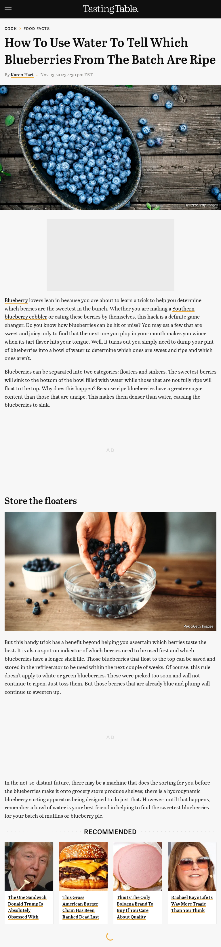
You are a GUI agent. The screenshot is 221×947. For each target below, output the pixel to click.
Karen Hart (22, 74)
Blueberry (16, 300)
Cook (11, 28)
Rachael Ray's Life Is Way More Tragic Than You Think (192, 904)
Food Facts (37, 28)
